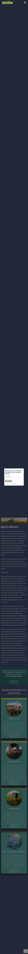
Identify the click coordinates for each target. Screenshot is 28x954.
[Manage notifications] (25, 951)
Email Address (8, 476)
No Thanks (14, 484)
